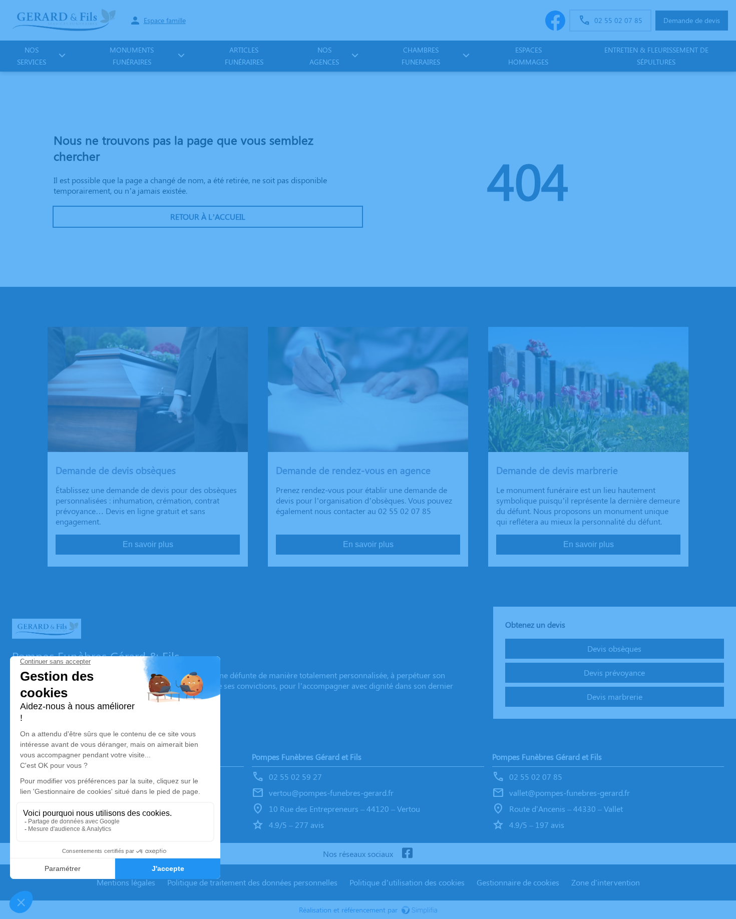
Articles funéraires (244, 56)
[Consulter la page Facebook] (407, 853)
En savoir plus (148, 544)
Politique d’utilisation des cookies (407, 882)
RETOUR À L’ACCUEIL (207, 216)
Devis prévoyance (614, 672)
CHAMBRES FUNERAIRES (421, 56)
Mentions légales (126, 882)
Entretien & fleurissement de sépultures (656, 56)
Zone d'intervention (605, 882)
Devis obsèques (614, 648)
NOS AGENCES (324, 56)
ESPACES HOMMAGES (528, 56)
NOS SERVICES (31, 56)
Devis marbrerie (614, 696)
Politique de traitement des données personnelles (252, 882)
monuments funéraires (132, 56)
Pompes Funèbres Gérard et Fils (306, 756)
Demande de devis (691, 20)
